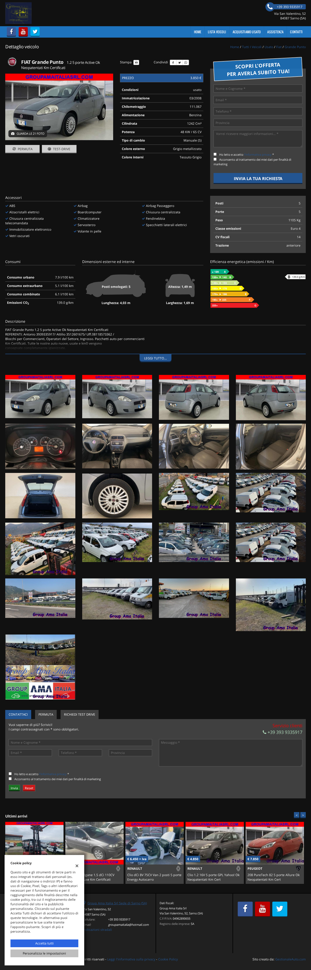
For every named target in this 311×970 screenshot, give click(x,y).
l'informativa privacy (258, 154)
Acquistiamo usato (247, 31)
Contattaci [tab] (18, 714)
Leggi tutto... (155, 358)
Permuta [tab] (45, 714)
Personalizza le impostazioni (44, 953)
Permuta (25, 149)
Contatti (296, 31)
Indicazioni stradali (97, 929)
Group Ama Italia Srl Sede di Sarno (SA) (117, 903)
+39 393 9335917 (284, 732)
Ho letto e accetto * (246, 154)
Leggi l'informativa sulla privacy (131, 959)
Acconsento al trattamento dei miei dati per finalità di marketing (57, 779)
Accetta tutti (44, 943)
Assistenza (275, 31)
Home (197, 31)
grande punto (295, 47)
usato (269, 47)
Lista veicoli (217, 31)
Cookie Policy (168, 959)
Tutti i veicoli (252, 47)
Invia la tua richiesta (258, 178)
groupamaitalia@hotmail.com (128, 925)
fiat (279, 47)
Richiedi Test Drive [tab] (79, 714)
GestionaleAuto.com (290, 959)
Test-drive (61, 149)
